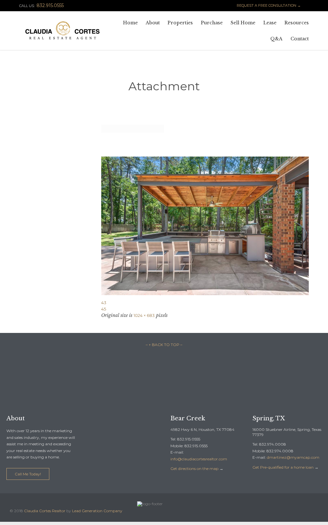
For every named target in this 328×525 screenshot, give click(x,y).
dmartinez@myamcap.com (293, 457)
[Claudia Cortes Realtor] (62, 30)
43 (103, 302)
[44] (205, 226)
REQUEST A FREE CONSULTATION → (266, 5)
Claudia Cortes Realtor (44, 510)
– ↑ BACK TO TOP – (164, 344)
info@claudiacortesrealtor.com (198, 458)
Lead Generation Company (97, 510)
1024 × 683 (144, 315)
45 (103, 308)
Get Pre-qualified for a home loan (283, 467)
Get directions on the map (194, 468)
